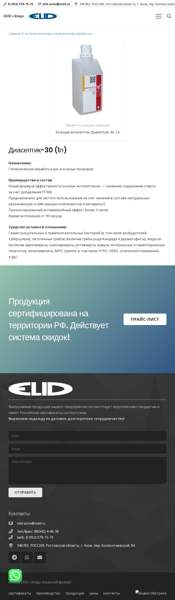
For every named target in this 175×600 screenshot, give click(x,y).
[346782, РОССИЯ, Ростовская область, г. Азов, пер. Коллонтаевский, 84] (13, 545)
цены (93, 593)
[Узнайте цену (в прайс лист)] (87, 80)
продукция (75, 593)
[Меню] (158, 16)
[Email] (40, 557)
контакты (111, 593)
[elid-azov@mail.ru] (13, 523)
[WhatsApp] (27, 557)
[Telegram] (14, 557)
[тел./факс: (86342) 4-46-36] (13, 531)
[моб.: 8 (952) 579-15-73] (13, 537)
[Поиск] (169, 16)
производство (48, 593)
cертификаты (20, 593)
